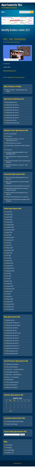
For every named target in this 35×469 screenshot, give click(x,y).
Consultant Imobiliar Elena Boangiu (14, 421)
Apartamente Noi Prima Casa (13, 333)
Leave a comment (20, 77)
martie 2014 (9, 296)
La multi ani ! (9, 136)
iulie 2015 (8, 273)
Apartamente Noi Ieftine (12, 327)
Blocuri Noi (17, 42)
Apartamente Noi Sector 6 (12, 117)
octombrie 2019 (10, 227)
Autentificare (9, 445)
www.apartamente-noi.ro (9, 70)
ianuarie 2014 (9, 301)
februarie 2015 (9, 286)
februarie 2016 (9, 263)
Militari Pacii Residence (12, 387)
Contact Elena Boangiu (11, 424)
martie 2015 (9, 283)
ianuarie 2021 (9, 214)
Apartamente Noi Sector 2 (12, 107)
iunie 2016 (8, 258)
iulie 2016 (8, 255)
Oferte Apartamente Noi (12, 351)
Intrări (9, 447)
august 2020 (9, 217)
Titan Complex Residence (12, 382)
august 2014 (9, 291)
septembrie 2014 (10, 288)
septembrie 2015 (10, 271)
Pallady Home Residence (12, 364)
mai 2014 (8, 294)
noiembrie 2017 (10, 240)
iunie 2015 (8, 276)
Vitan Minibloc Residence (12, 372)
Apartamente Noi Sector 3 (12, 110)
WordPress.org (9, 452)
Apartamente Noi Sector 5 (12, 115)
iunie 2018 (8, 235)
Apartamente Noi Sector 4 (12, 112)
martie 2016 (9, 260)
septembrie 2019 (10, 230)
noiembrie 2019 (10, 224)
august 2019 (9, 232)
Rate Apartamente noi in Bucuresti (20, 196)
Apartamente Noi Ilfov (11, 120)
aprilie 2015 (9, 281)
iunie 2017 (8, 242)
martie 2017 (9, 245)
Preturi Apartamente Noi (12, 353)
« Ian (10, 411)
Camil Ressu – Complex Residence (15, 369)
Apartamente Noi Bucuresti (12, 122)
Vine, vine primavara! (14, 39)
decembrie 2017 (10, 237)
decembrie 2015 (10, 268)
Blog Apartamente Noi (11, 102)
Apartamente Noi (11, 5)
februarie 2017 (9, 247)
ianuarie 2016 (9, 265)
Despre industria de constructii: (13, 143)
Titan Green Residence (11, 384)
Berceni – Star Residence (12, 377)
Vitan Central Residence (12, 367)
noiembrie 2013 (10, 306)
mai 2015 (8, 278)
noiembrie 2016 (10, 250)
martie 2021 (9, 212)
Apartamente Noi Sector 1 (12, 105)
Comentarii (10, 450)
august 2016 (9, 253)
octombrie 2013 (10, 309)
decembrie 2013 (10, 304)
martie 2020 (9, 219)
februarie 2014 (9, 299)
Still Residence (10, 379)
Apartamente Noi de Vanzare (13, 325)
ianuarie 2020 (9, 222)
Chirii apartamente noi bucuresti (22, 186)
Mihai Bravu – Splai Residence (13, 374)
